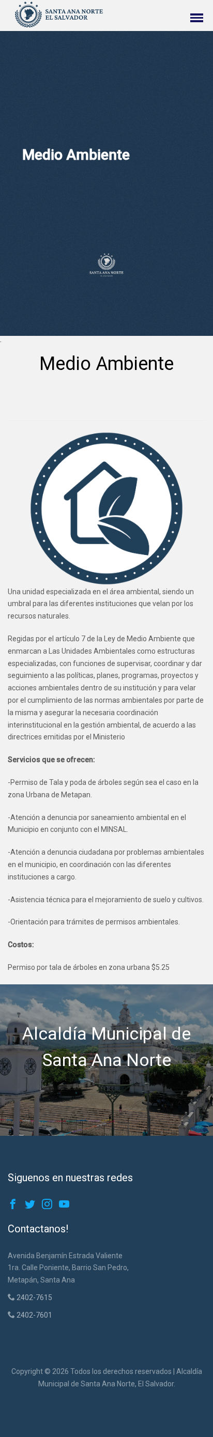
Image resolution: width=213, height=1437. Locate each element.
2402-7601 (33, 1315)
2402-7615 (33, 1297)
